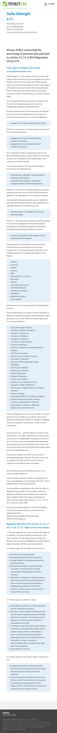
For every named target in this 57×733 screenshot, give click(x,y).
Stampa (51, 4)
